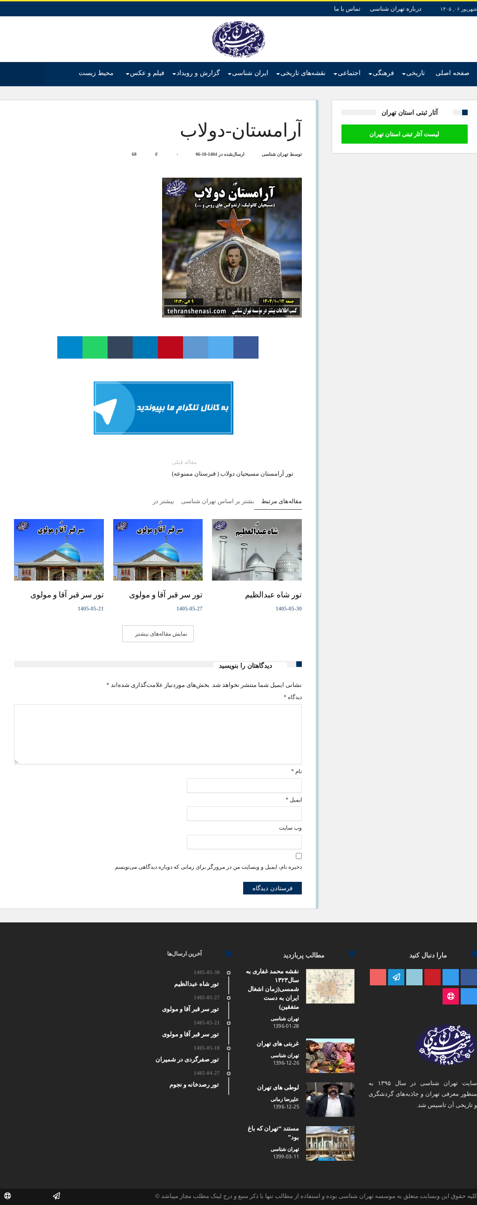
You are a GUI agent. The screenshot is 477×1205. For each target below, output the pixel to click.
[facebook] (246, 347)
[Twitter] (451, 977)
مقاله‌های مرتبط (281, 501)
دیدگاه (293, 697)
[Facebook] (469, 977)
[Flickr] (396, 977)
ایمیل (294, 799)
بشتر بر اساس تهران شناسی (217, 501)
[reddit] (195, 347)
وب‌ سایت (290, 827)
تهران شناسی (275, 154)
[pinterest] (170, 347)
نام (296, 771)
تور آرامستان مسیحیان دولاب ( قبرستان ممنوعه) (232, 468)
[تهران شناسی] (238, 21)
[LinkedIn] (414, 977)
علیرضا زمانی (285, 1099)
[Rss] (451, 996)
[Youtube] (378, 977)
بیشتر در (162, 501)
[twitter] (220, 347)
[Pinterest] (432, 977)
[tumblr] (120, 347)
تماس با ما (347, 8)
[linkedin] (145, 347)
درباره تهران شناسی (396, 8)
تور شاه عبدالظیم (273, 594)
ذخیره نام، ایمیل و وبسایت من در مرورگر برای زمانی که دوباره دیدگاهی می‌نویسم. (208, 867)
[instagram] (469, 996)
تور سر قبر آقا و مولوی (166, 594)
